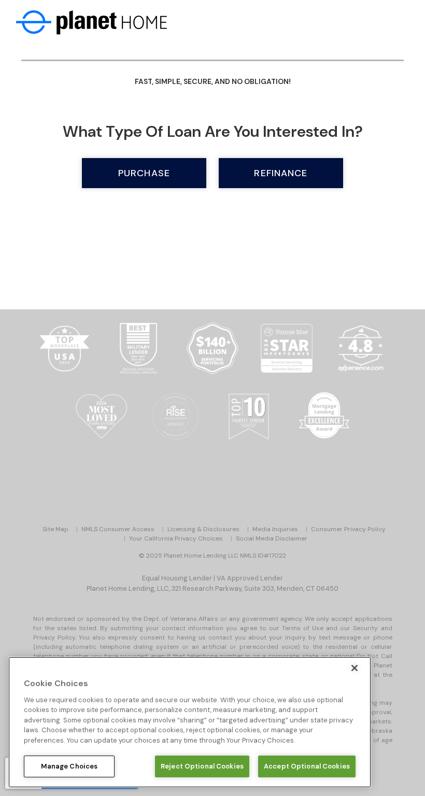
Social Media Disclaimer (271, 538)
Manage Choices (69, 766)
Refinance (280, 173)
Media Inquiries (275, 529)
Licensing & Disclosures (203, 529)
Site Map (55, 529)
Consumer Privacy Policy (348, 529)
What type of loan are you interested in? (213, 131)
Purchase (144, 173)
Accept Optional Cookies (307, 766)
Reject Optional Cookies (202, 766)
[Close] (354, 668)
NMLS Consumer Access (117, 529)
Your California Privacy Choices (176, 538)
